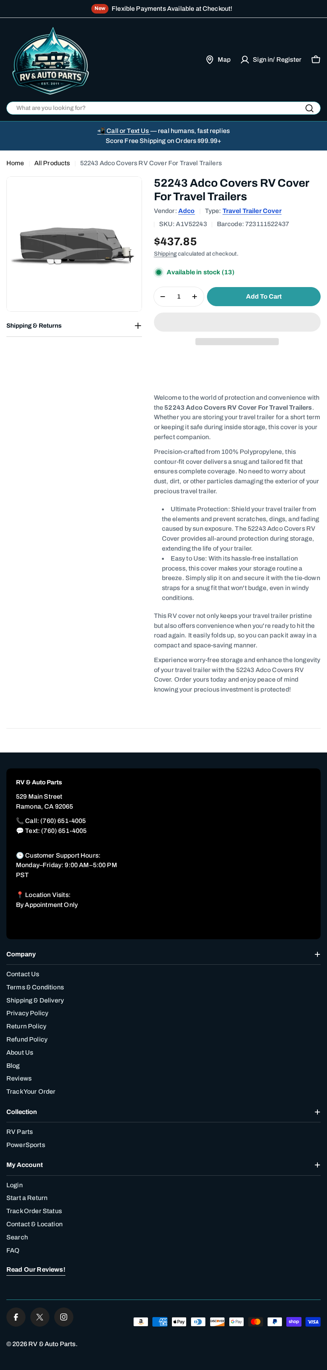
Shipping (165, 253)
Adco (186, 210)
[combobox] (163, 108)
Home (15, 163)
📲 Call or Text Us (123, 130)
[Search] (309, 108)
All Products (52, 163)
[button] (237, 322)
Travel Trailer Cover (252, 210)
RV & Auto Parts (51, 1344)
